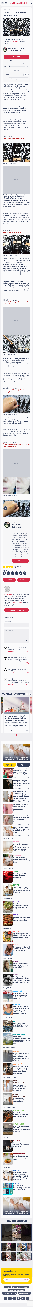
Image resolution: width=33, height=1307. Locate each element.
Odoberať (25, 1279)
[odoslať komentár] (26, 640)
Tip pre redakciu (24, 1293)
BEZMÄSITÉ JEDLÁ (19, 1154)
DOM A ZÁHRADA (19, 1034)
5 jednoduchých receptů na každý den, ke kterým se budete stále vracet (21, 935)
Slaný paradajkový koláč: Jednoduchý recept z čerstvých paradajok (21, 918)
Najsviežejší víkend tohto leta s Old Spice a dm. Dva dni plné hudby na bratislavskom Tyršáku (21, 771)
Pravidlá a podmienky (16, 1290)
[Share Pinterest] (16, 573)
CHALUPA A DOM (18, 1111)
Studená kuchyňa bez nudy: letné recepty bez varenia (21, 1157)
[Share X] (12, 573)
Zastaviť (16, 70)
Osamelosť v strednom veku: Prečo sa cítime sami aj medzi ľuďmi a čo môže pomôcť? (21, 782)
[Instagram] (5, 1298)
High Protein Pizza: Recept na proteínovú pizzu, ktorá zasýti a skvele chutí (20, 906)
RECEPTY (16, 902)
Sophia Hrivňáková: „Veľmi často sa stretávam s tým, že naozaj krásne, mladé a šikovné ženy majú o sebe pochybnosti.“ (21, 796)
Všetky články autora (20, 561)
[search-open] (6, 3)
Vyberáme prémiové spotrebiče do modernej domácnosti (21, 1144)
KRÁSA (15, 945)
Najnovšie (23, 765)
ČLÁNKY (16, 961)
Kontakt (15, 1287)
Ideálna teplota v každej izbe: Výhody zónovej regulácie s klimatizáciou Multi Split (21, 1128)
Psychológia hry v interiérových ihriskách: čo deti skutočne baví (21, 1025)
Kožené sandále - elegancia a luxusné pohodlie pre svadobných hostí (21, 860)
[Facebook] (14, 1298)
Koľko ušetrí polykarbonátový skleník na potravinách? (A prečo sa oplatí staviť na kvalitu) (21, 1040)
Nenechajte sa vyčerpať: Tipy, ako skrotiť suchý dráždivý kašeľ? (21, 965)
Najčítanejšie (9, 765)
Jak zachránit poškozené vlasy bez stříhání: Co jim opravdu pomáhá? (21, 948)
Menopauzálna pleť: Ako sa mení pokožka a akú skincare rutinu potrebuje (21, 818)
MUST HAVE (17, 855)
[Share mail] (24, 573)
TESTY (8, 9)
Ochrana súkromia (9, 1293)
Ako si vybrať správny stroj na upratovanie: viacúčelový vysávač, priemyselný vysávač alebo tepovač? (20, 1070)
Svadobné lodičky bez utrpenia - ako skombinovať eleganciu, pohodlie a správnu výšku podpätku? (21, 847)
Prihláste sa (8, 594)
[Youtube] (10, 1298)
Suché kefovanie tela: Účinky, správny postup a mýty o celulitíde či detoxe (21, 829)
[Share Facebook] (4, 573)
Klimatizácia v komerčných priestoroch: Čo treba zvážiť (21, 1100)
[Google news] (23, 1298)
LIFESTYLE (16, 1004)
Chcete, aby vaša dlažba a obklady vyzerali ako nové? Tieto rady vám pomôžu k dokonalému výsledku (21, 1056)
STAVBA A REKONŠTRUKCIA (19, 1082)
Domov (4, 9)
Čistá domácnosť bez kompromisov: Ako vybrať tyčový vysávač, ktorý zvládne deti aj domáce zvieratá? (20, 1176)
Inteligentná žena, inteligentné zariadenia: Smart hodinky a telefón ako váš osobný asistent (21, 979)
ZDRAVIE (16, 872)
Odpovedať (11, 651)
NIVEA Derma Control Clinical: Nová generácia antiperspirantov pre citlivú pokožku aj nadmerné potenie (21, 1010)
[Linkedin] (27, 1298)
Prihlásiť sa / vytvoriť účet (16, 610)
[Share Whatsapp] (8, 573)
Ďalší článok (23, 580)
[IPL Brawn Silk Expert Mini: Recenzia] (24, 1256)
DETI (14, 1021)
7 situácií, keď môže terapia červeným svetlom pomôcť (19, 875)
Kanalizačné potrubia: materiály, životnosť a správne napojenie (20, 1114)
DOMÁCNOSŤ (17, 1051)
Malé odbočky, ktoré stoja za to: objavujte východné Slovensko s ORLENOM (20, 996)
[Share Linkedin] (20, 573)
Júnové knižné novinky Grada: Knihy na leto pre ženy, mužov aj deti (21, 1187)
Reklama (24, 1287)
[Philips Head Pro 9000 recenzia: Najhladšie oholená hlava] (24, 1247)
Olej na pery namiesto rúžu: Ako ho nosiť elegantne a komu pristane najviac (20, 807)
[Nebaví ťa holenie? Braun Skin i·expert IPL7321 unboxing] (9, 1256)
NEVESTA (16, 842)
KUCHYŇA (16, 1141)
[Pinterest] (19, 1298)
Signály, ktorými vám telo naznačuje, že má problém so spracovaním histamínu (21, 889)
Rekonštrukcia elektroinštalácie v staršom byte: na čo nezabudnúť (19, 1087)
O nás (7, 1287)
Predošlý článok (9, 580)
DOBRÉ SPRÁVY (18, 991)
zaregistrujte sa (17, 602)
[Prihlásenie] (2, 3)
